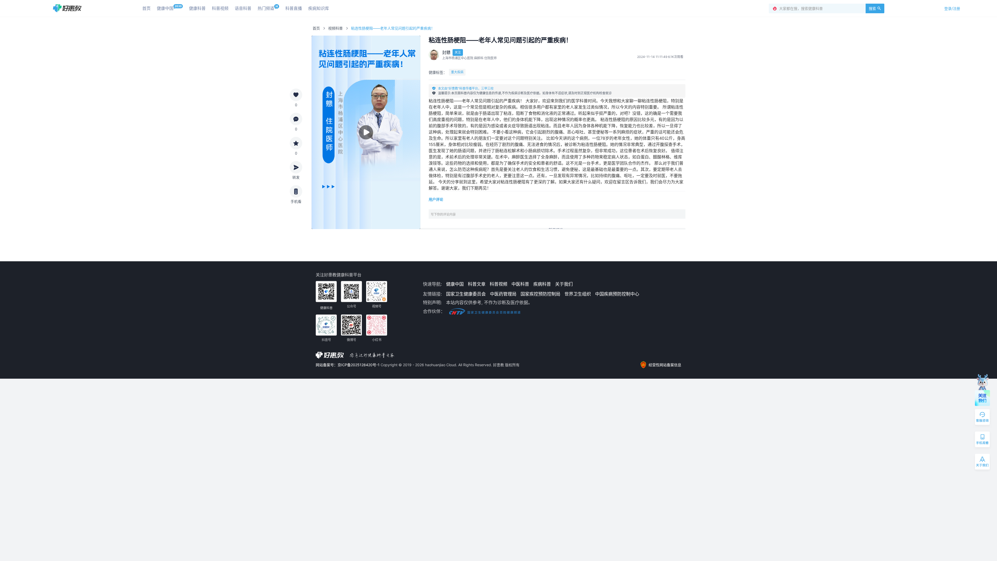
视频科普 (335, 28)
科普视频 (498, 284)
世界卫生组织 (577, 294)
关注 (458, 52)
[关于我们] (983, 463)
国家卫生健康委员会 (466, 294)
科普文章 (477, 284)
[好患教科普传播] (67, 8)
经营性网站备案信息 (665, 365)
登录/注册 (952, 8)
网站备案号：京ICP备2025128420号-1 (348, 365)
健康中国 (455, 284)
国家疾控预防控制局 (540, 294)
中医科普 (520, 284)
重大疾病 (457, 72)
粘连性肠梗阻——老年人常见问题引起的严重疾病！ (393, 28)
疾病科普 (542, 284)
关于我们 (564, 284)
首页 (316, 28)
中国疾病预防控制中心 (617, 294)
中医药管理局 (503, 294)
